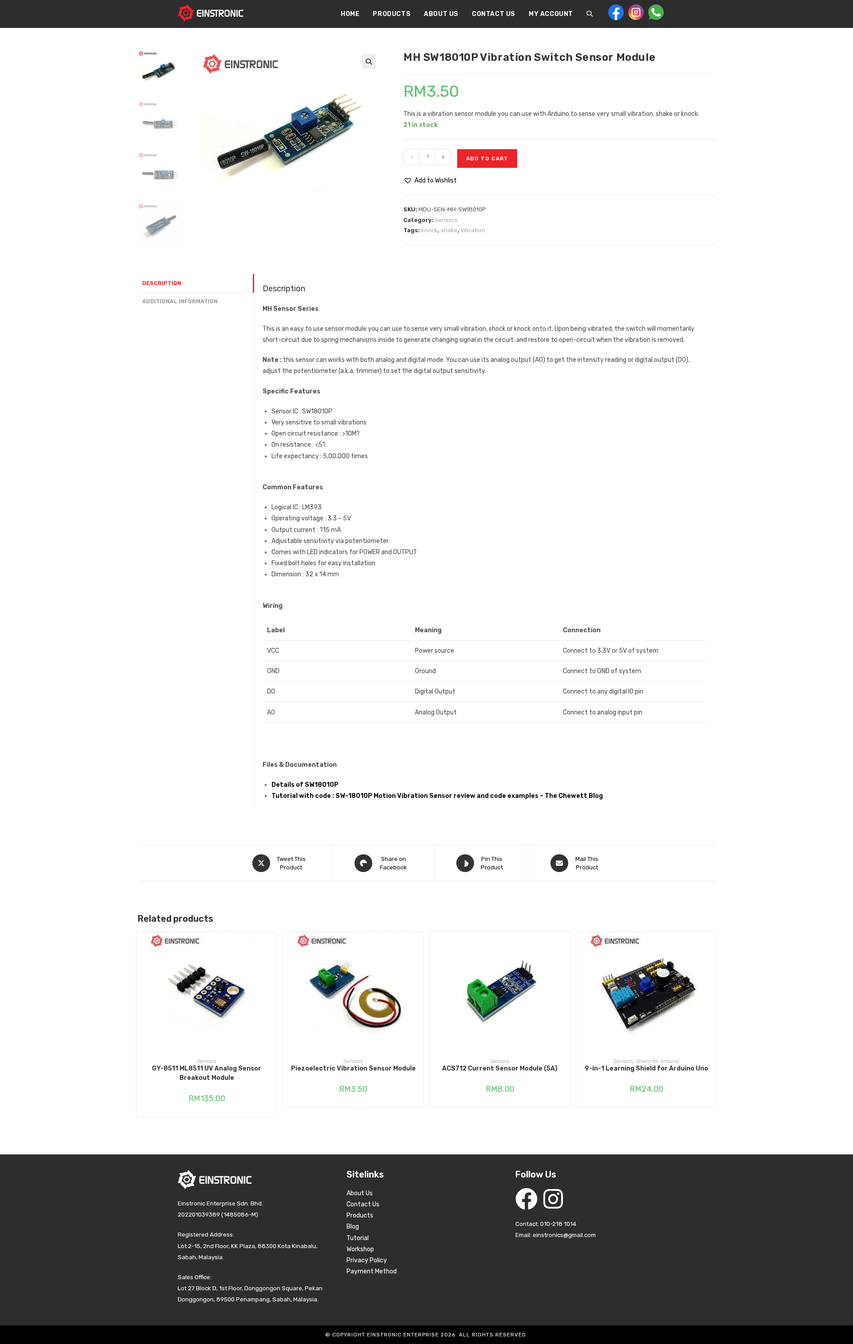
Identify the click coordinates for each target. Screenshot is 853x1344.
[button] (369, 62)
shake (449, 230)
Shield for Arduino (657, 1061)
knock (429, 230)
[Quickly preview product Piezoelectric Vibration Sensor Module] (419, 947)
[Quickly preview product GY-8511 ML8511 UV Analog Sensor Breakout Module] (272, 947)
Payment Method (372, 1271)
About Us (360, 1193)
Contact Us (363, 1204)
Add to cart (487, 158)
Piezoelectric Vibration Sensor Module (353, 1068)
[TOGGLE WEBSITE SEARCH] (589, 14)
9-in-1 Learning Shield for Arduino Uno (646, 1068)
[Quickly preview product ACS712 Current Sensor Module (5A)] (565, 947)
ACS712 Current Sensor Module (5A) (500, 1068)
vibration (473, 230)
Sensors (446, 220)
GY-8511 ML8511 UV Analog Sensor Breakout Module (206, 1073)
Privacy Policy (367, 1260)
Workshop (360, 1249)
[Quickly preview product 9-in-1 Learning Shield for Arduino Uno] (712, 947)
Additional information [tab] (180, 301)
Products (360, 1215)
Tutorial (358, 1238)
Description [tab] (161, 283)
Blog (353, 1226)
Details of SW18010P (305, 785)
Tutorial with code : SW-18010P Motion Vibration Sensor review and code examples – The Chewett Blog (437, 796)
